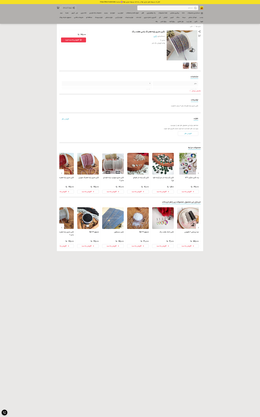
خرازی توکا (198, 26)
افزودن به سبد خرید (72, 40)
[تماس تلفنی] (4, 412)
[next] (61, 173)
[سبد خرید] (58, 8)
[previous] (198, 173)
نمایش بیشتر (196, 91)
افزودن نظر (65, 119)
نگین (191, 26)
